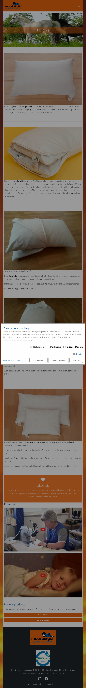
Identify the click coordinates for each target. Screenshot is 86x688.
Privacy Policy (8, 360)
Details (79, 354)
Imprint (18, 360)
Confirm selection (58, 360)
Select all (76, 360)
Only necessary (38, 360)
